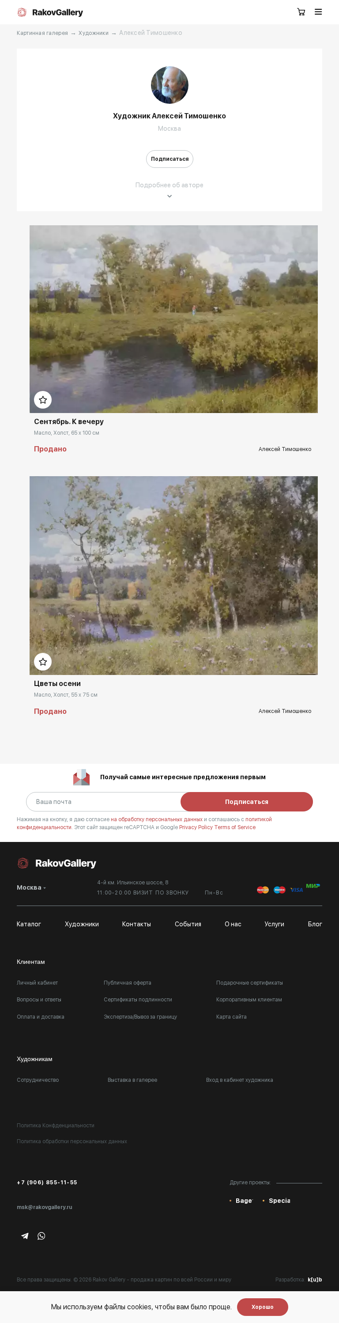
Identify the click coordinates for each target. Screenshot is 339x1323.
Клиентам (31, 961)
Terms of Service (235, 827)
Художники (94, 33)
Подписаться (169, 159)
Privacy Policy (196, 827)
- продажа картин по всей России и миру (179, 1280)
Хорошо (263, 1307)
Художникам (35, 1058)
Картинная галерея (42, 33)
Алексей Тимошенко (285, 449)
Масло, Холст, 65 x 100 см (66, 433)
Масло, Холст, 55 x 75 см (66, 695)
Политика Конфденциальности (55, 1125)
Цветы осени (57, 683)
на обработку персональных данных (157, 819)
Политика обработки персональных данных (72, 1141)
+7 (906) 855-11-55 (47, 1182)
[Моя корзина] (301, 12)
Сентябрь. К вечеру (69, 421)
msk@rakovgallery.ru (44, 1207)
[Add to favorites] (43, 400)
